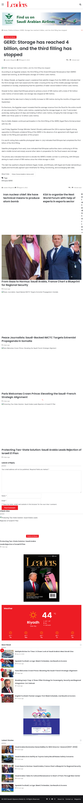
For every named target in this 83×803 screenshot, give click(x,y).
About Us (61, 799)
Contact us (69, 799)
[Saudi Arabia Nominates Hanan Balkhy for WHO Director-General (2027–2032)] (8, 749)
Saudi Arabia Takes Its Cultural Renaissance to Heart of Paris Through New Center (47, 776)
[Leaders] (17, 4)
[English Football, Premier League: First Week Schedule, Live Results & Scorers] (8, 698)
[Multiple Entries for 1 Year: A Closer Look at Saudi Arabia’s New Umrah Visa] (8, 654)
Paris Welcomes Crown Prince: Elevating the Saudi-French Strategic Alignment (46, 671)
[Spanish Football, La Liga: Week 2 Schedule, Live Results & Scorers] (8, 664)
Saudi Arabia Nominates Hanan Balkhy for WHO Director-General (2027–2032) (46, 747)
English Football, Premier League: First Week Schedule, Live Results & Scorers (45, 696)
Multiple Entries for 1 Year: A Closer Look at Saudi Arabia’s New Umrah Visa (44, 651)
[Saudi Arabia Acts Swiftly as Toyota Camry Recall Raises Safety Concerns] (8, 759)
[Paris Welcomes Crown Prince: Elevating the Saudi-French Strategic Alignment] (8, 673)
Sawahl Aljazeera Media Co (16, 799)
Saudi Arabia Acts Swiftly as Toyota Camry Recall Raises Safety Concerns (44, 757)
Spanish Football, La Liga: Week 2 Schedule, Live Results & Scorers (41, 661)
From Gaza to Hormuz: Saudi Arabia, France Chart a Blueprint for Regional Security (48, 766)
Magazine (77, 799)
